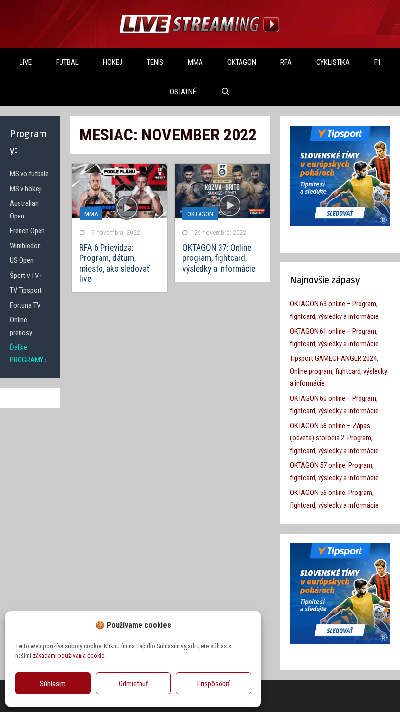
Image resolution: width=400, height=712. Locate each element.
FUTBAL (67, 62)
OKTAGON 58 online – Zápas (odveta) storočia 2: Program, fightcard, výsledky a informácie (334, 438)
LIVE (26, 62)
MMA (195, 62)
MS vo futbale (29, 173)
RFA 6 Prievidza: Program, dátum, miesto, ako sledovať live (115, 263)
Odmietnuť (133, 683)
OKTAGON (241, 62)
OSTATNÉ (183, 91)
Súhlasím (53, 683)
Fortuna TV (25, 305)
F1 (377, 62)
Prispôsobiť (213, 683)
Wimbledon (25, 245)
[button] (246, 625)
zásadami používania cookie (68, 655)
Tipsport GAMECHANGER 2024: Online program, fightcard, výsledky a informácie (338, 371)
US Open (22, 260)
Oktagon (200, 214)
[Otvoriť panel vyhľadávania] (225, 91)
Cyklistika (333, 62)
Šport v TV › (26, 275)
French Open (27, 230)
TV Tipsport (26, 290)
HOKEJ (112, 62)
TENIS (155, 62)
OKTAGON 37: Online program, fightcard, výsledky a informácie (218, 258)
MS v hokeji (26, 188)
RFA (286, 62)
